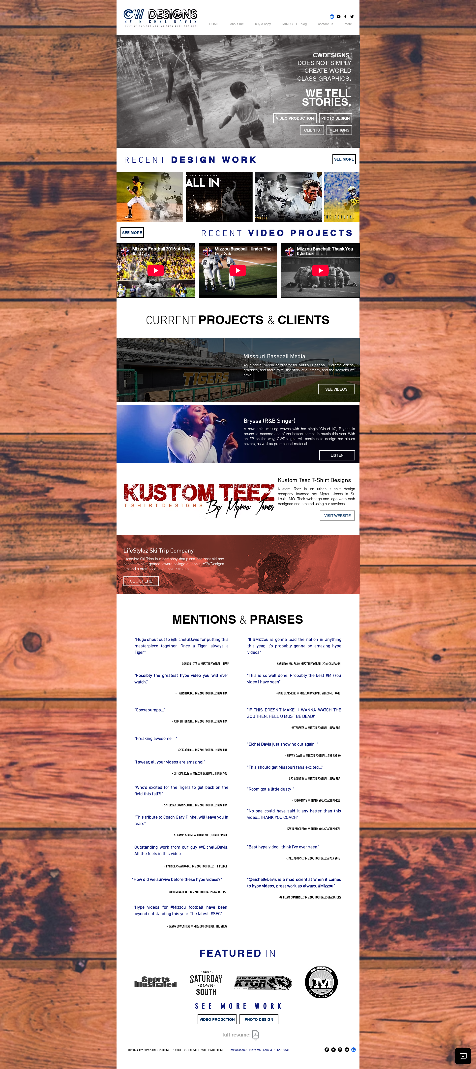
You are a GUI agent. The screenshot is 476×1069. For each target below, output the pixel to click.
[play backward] (123, 197)
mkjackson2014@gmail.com (250, 1050)
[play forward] (353, 197)
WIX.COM (216, 1050)
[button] (150, 197)
